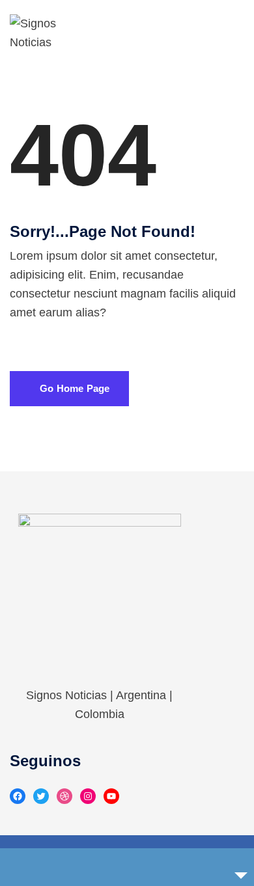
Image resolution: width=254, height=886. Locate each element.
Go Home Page (73, 388)
